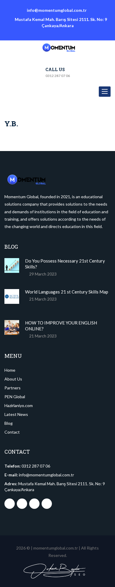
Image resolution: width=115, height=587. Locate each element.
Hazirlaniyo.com (18, 405)
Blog (8, 423)
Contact (12, 431)
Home (9, 370)
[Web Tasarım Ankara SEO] (55, 571)
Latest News (16, 414)
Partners (12, 387)
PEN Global (14, 396)
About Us (13, 378)
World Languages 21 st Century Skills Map (66, 291)
